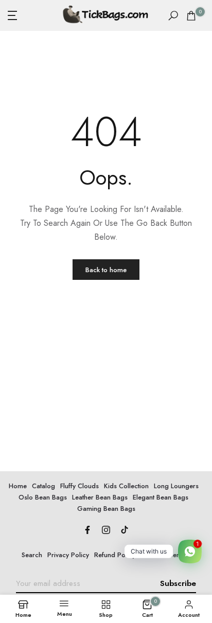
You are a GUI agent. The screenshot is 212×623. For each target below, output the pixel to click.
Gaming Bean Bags (106, 508)
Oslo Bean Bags (43, 497)
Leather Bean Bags (100, 497)
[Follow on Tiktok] (124, 531)
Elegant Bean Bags (160, 497)
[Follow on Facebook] (87, 531)
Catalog (43, 486)
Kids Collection (126, 486)
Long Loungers (176, 486)
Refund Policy (114, 555)
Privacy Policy (68, 555)
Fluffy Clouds (79, 486)
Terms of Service (165, 555)
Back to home (106, 270)
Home (18, 486)
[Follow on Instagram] (106, 531)
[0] (191, 16)
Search (32, 555)
